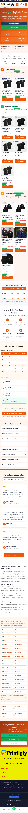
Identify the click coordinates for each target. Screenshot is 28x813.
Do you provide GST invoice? (14, 465)
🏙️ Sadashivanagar (19, 656)
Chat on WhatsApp (14, 739)
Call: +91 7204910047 (15, 743)
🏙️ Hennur (17, 660)
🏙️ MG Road (4, 675)
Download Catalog (14, 23)
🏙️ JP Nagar (4, 644)
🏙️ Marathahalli (18, 644)
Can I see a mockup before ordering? (14, 459)
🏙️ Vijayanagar (18, 691)
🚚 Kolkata (4, 713)
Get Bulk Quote (14, 27)
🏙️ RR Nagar (4, 691)
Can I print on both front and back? (14, 449)
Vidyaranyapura (22, 789)
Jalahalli (22, 784)
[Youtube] (17, 763)
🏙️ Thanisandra (5, 663)
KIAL (3, 789)
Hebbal (3, 784)
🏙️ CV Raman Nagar (19, 679)
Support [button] (4, 772)
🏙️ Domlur (17, 667)
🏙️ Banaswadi (18, 675)
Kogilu (7, 789)
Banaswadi (16, 784)
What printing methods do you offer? (14, 428)
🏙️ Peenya (17, 683)
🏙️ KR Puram (4, 679)
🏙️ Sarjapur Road (5, 667)
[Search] (17, 4)
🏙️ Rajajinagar (18, 652)
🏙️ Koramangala (18, 636)
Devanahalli (4, 787)
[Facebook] (7, 763)
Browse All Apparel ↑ (14, 735)
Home (2, 7)
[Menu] (26, 4)
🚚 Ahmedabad (18, 713)
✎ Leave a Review (14, 796)
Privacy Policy (10, 804)
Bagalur (22, 787)
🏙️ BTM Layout (18, 648)
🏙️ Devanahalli (5, 671)
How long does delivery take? (14, 439)
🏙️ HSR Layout (5, 648)
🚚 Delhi (4, 706)
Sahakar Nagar (13, 789)
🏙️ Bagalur (17, 671)
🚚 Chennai (4, 702)
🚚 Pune (4, 709)
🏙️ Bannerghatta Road (7, 652)
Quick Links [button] (4, 768)
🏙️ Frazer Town (5, 683)
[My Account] (23, 4)
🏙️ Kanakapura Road (6, 687)
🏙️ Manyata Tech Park (6, 632)
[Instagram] (10, 763)
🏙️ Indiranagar (5, 640)
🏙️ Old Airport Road (19, 687)
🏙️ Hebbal (17, 629)
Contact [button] (4, 776)
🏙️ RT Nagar (4, 660)
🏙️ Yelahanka (5, 629)
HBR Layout (9, 784)
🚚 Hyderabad (18, 702)
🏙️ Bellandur (18, 663)
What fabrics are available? (14, 454)
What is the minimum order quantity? (14, 433)
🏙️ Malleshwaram (6, 656)
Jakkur (10, 787)
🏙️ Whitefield (18, 632)
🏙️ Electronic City (5, 636)
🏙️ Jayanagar (18, 640)
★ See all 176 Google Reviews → (14, 555)
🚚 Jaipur (4, 716)
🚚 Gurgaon (17, 709)
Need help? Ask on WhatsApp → (19, 374)
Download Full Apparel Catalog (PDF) (15, 413)
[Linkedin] (21, 763)
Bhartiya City (16, 787)
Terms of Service (17, 804)
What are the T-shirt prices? (14, 444)
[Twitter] (14, 763)
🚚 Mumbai (17, 706)
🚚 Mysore (17, 716)
